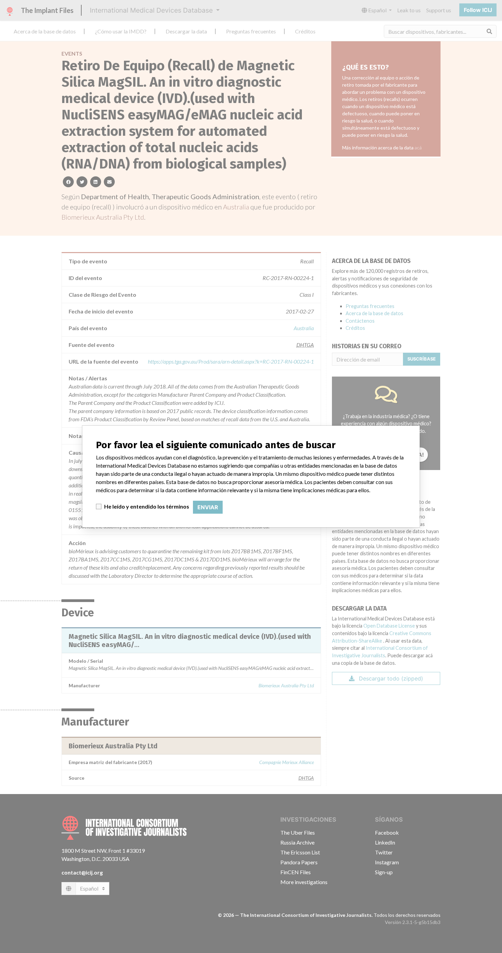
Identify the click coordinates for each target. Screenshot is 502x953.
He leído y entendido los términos (146, 506)
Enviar (207, 507)
